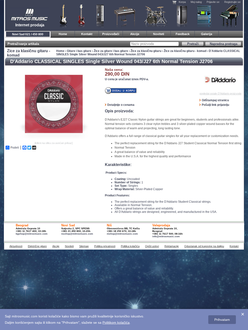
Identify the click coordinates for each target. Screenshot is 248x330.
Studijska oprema (204, 16)
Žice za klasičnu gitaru (146, 51)
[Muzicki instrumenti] (63, 33)
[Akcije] (135, 33)
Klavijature (99, 16)
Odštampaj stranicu (215, 100)
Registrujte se (232, 1)
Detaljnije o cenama (120, 105)
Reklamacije (171, 246)
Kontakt (234, 246)
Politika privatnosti (104, 246)
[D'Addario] (220, 80)
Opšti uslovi (152, 246)
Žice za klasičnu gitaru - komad (185, 51)
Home (60, 51)
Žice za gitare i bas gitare (111, 51)
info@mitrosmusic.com (166, 236)
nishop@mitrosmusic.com (122, 233)
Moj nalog (196, 1)
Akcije (55, 246)
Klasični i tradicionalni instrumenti (229, 16)
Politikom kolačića (116, 322)
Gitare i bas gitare (62, 16)
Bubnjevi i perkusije (155, 16)
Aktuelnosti (15, 246)
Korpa (182, 1)
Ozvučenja (181, 16)
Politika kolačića (130, 246)
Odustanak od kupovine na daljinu (204, 246)
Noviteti (69, 246)
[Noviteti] (159, 33)
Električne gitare (37, 246)
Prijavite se (213, 1)
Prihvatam (222, 320)
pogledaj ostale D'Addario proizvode (220, 93)
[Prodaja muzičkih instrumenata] (87, 33)
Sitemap (84, 246)
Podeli (14, 147)
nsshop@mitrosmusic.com (77, 233)
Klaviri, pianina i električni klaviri (124, 16)
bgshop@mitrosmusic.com (31, 233)
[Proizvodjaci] (111, 33)
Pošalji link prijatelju (215, 105)
